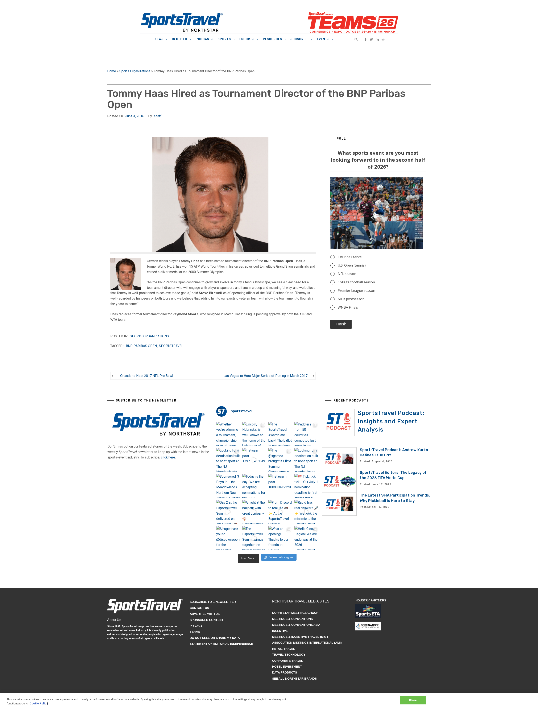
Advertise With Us (205, 614)
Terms (195, 631)
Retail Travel (283, 648)
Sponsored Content (206, 620)
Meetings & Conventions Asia (296, 624)
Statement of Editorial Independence (221, 643)
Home (111, 71)
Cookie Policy (39, 703)
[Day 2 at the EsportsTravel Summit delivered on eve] (228, 512)
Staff (158, 116)
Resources (272, 39)
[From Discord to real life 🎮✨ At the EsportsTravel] (280, 512)
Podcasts (205, 39)
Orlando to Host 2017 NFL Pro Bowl (146, 376)
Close (413, 700)
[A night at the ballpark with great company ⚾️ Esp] (254, 512)
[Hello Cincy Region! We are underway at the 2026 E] (306, 538)
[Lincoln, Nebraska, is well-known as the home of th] (254, 434)
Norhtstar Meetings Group (295, 612)
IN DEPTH (179, 39)
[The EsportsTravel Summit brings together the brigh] (254, 538)
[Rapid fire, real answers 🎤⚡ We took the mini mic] (306, 512)
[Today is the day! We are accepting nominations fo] (254, 486)
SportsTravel (171, 346)
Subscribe (299, 39)
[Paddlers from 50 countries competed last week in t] (306, 434)
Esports (246, 39)
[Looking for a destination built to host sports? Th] (228, 460)
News (159, 39)
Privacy (196, 625)
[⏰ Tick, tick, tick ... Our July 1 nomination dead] (306, 486)
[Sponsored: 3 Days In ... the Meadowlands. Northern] (228, 486)
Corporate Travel (287, 660)
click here (168, 457)
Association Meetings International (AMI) (307, 642)
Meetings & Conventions (292, 619)
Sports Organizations (134, 71)
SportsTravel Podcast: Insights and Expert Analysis (391, 421)
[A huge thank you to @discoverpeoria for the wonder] (228, 538)
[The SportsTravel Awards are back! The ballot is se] (280, 434)
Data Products (284, 672)
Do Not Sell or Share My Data (215, 637)
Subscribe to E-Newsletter (213, 602)
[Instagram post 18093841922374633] (280, 486)
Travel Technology (288, 654)
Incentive (280, 631)
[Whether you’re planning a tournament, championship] (228, 434)
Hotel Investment (287, 666)
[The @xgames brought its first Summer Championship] (280, 460)
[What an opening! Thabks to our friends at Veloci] (280, 538)
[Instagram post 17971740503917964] (254, 460)
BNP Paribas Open (141, 346)
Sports (224, 39)
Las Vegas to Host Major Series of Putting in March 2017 (265, 376)
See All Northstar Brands (294, 678)
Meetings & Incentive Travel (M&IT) (301, 636)
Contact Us (199, 608)
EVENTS (323, 39)
